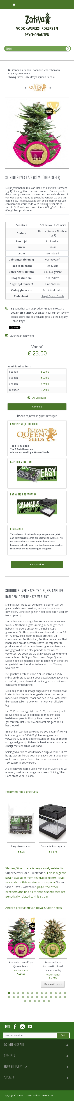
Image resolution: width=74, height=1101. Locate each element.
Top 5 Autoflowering (21, 449)
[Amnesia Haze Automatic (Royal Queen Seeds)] (52, 938)
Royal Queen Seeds (52, 296)
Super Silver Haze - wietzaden (25, 873)
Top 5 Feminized (19, 445)
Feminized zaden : (19, 366)
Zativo (20, 1095)
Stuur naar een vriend (22, 335)
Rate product (37, 564)
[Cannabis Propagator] (37, 508)
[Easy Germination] (37, 475)
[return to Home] (9, 70)
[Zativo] (38, 14)
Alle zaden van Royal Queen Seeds (29, 452)
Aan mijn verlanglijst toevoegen (38, 415)
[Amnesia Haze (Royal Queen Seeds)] (21, 938)
